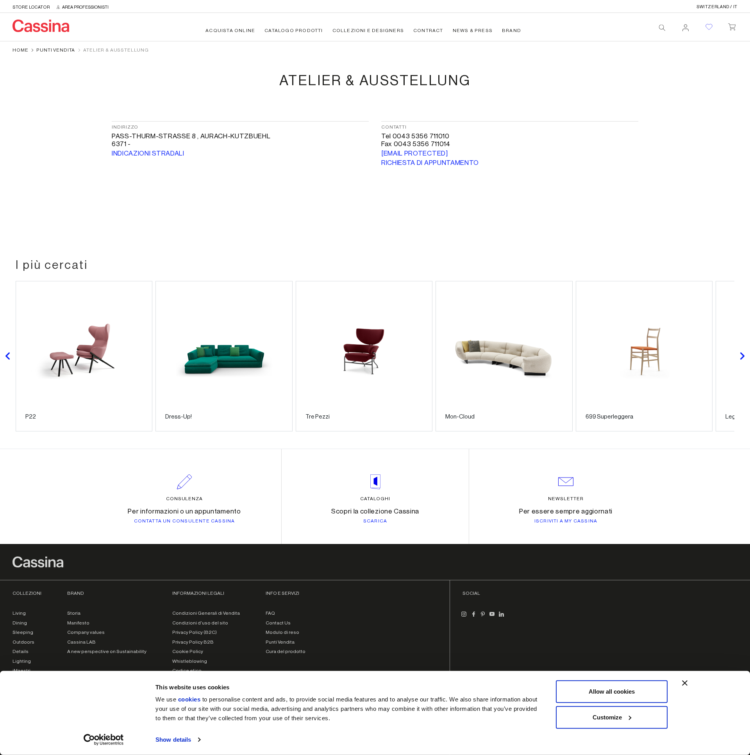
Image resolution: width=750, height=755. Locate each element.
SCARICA (375, 521)
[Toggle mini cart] (732, 25)
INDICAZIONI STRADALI (148, 153)
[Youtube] (492, 617)
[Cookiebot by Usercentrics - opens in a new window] (104, 740)
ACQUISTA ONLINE (230, 30)
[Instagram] (464, 617)
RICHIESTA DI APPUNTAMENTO (430, 162)
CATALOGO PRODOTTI (293, 30)
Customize (607, 717)
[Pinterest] (483, 617)
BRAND (511, 30)
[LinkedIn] (501, 617)
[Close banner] (685, 683)
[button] (8, 356)
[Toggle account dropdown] (685, 25)
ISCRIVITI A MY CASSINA (565, 521)
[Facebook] (473, 617)
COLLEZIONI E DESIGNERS (368, 30)
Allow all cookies (612, 691)
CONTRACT (428, 30)
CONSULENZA (184, 498)
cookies (189, 699)
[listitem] (84, 356)
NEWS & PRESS (473, 30)
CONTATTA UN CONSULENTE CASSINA (184, 521)
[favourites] (709, 27)
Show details (173, 739)
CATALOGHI (375, 498)
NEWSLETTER (566, 498)
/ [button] (717, 7)
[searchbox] (662, 27)
